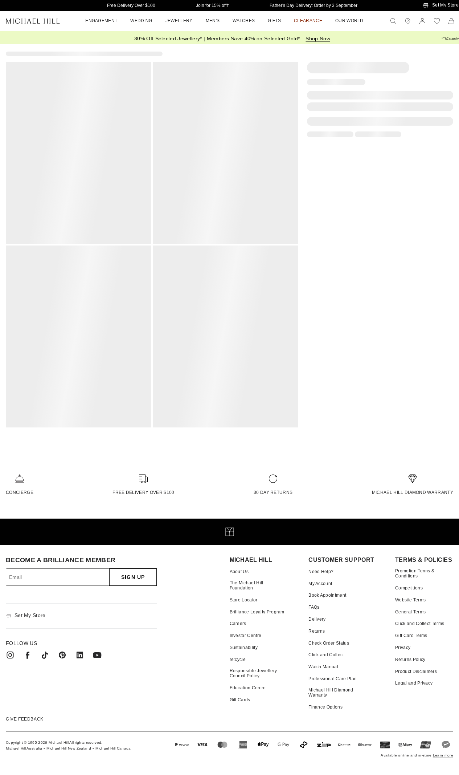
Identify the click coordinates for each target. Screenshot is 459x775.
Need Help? (320, 571)
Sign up (133, 577)
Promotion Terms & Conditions (414, 573)
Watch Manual (323, 666)
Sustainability (244, 647)
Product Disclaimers (416, 671)
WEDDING (141, 20)
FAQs (313, 607)
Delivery (317, 619)
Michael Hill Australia (24, 748)
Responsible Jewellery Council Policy (253, 673)
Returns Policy (410, 659)
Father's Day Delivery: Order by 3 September (313, 5)
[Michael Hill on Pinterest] (62, 655)
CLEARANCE (308, 20)
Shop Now (318, 38)
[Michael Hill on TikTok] (45, 655)
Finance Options (325, 707)
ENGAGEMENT (101, 20)
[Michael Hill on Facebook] (27, 655)
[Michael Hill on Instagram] (10, 655)
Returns (316, 631)
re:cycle (238, 659)
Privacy (402, 647)
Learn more (443, 755)
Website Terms (410, 599)
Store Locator (244, 599)
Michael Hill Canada (113, 748)
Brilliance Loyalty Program (257, 611)
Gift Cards (240, 699)
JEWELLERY (179, 20)
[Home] (33, 21)
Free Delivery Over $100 (131, 5)
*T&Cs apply (450, 38)
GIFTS (274, 20)
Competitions (409, 588)
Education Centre (248, 687)
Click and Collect (326, 654)
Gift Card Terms (411, 635)
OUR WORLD (349, 20)
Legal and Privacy (414, 683)
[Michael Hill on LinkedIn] (79, 655)
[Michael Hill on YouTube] (97, 655)
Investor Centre (246, 635)
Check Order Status (328, 643)
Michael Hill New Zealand (68, 748)
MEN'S (213, 20)
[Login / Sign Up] (422, 21)
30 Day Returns (273, 492)
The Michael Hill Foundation (246, 585)
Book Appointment (327, 595)
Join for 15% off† (212, 5)
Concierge (19, 492)
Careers (238, 623)
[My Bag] (451, 21)
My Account (320, 583)
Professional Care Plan (332, 678)
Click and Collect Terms (419, 623)
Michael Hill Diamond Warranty (412, 492)
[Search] (393, 21)
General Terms (410, 611)
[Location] (407, 21)
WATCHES (244, 20)
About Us (239, 571)
